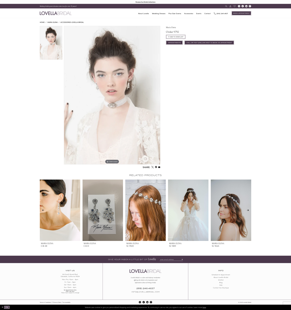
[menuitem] (58, 6)
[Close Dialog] (2, 307)
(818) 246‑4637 (70, 291)
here (204, 307)
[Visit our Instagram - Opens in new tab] (239, 6)
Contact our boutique (221, 288)
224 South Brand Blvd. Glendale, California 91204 (70, 275)
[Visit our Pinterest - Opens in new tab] (250, 6)
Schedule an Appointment (221, 275)
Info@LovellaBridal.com (145, 292)
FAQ (220, 285)
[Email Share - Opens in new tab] (159, 167)
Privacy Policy (57, 302)
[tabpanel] (51, 43)
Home (42, 22)
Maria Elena (52, 22)
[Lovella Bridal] (56, 13)
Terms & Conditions (45, 302)
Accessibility (66, 302)
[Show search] (226, 6)
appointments (174, 43)
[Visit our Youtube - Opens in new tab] (246, 6)
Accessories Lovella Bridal (72, 22)
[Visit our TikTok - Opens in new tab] (242, 6)
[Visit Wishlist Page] (234, 6)
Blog (221, 282)
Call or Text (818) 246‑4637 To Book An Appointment (209, 43)
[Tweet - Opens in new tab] (152, 167)
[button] (230, 6)
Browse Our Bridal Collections (145, 2)
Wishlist (221, 280)
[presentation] (60, 210)
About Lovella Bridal (221, 277)
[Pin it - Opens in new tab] (156, 167)
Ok (6, 307)
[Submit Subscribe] (181, 259)
